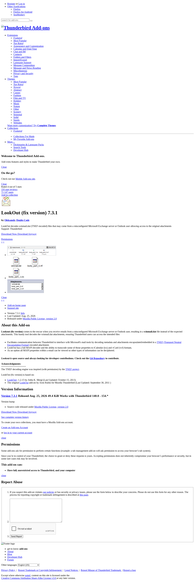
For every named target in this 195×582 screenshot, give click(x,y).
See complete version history (15, 417)
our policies (48, 492)
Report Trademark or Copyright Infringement (40, 570)
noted (27, 575)
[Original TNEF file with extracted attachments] (31, 255)
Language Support (22, 62)
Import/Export (20, 60)
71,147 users (7, 192)
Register (11, 3)
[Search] (31, 20)
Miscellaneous (20, 70)
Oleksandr (9, 220)
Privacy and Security (23, 73)
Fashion (17, 95)
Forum (10, 559)
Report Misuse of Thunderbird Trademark (101, 570)
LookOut (24, 382)
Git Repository (97, 358)
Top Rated (18, 43)
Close (4, 167)
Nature (16, 106)
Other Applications (16, 6)
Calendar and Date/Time (25, 49)
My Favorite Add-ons (23, 139)
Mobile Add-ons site (25, 179)
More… (11, 142)
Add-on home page (16, 305)
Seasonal (17, 114)
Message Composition (24, 65)
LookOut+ (12, 380)
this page (84, 495)
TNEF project (72, 369)
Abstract (17, 90)
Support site (13, 308)
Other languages (9, 565)
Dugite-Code (22, 220)
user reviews (9, 189)
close (3, 438)
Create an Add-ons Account (14, 427)
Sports (16, 120)
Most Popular (20, 40)
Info (23, 313)
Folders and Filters (22, 57)
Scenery (17, 112)
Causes (16, 92)
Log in (21, 3)
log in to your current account (18, 432)
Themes (11, 79)
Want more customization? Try (31, 125)
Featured (17, 38)
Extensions (12, 35)
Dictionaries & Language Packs (28, 144)
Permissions (7, 239)
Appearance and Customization (28, 46)
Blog (9, 554)
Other (16, 109)
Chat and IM (19, 51)
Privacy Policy (8, 570)
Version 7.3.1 (9, 395)
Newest (16, 87)
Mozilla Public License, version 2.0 (40, 318)
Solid (15, 117)
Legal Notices (71, 570)
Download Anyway (27, 234)
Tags (15, 76)
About (10, 551)
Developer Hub (20, 150)
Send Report (16, 536)
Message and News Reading (27, 68)
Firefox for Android (22, 12)
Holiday (17, 101)
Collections (12, 128)
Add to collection (9, 195)
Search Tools (19, 147)
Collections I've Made (23, 136)
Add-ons (40, 27)
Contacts (17, 54)
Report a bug (129, 570)
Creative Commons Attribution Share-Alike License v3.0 (29, 578)
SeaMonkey (19, 14)
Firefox (16, 9)
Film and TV (19, 98)
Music (16, 103)
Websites (17, 122)
